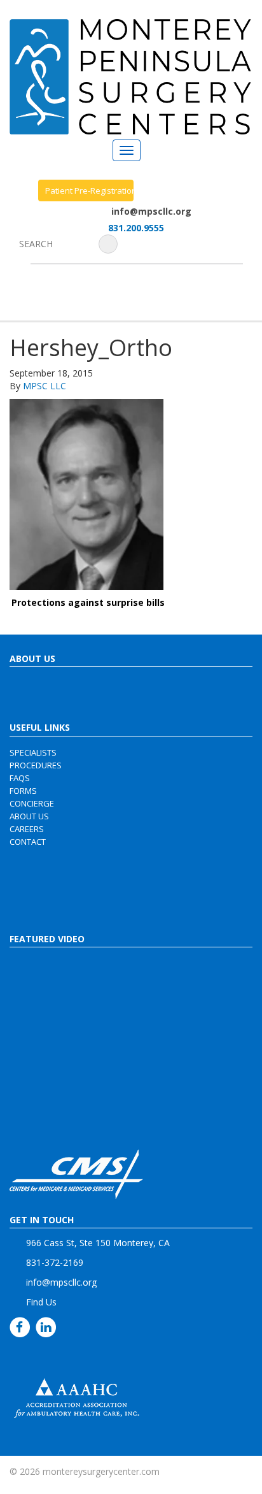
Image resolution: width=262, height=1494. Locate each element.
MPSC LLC (44, 386)
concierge (32, 803)
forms (23, 790)
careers (27, 829)
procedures (36, 765)
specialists (33, 752)
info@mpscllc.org (151, 211)
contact (28, 841)
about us (29, 816)
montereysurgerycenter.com (101, 1471)
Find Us (41, 1302)
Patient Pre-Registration (89, 190)
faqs (20, 778)
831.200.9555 (136, 228)
